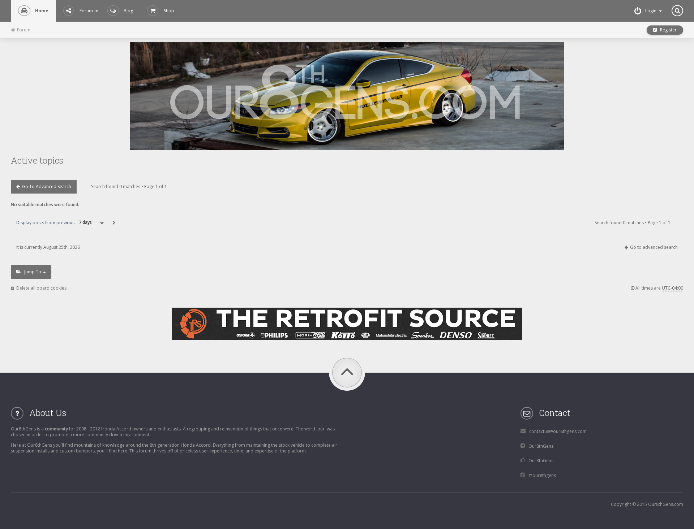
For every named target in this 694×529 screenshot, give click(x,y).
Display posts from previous (46, 222)
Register (667, 30)
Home (41, 11)
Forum (86, 11)
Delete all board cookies (40, 288)
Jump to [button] (31, 272)
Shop (169, 11)
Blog (128, 11)
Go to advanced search (45, 186)
